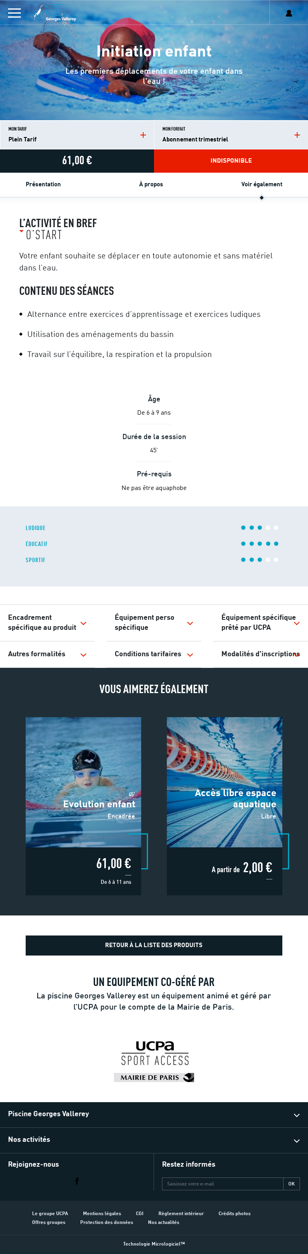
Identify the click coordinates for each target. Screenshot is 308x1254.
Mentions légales (102, 1214)
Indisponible (231, 161)
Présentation (43, 185)
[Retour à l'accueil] (77, 13)
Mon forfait (195, 135)
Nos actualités (163, 1222)
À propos (151, 185)
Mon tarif (22, 135)
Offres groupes (48, 1222)
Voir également (261, 185)
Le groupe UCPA (50, 1214)
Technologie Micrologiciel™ (154, 1244)
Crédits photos (235, 1214)
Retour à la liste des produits (154, 946)
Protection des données (106, 1222)
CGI (140, 1214)
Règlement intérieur (181, 1214)
